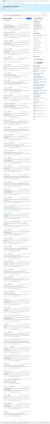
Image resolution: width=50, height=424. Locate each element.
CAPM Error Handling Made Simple (10, 74)
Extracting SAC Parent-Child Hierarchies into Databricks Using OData (15, 121)
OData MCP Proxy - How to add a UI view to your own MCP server (15, 271)
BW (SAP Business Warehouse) (37, 21)
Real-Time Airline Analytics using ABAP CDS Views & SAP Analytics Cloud (16, 341)
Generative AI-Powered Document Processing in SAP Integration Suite (16, 129)
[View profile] (4, 24)
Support (22, 422)
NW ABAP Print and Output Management (38, 25)
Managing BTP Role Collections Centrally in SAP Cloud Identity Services (16, 176)
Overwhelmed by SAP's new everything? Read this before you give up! (16, 334)
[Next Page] (22, 419)
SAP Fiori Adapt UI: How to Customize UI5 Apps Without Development (16, 248)
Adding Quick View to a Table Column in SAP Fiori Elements (14, 365)
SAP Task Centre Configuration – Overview (11, 207)
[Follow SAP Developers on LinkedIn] (46, 422)
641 (20, 419)
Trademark (18, 422)
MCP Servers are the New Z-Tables (10, 293)
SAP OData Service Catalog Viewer (10, 381)
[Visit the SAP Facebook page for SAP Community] (42, 422)
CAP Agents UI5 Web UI (36, 100)
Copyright (10, 422)
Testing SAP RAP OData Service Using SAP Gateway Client (14, 82)
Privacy (4, 422)
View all (34, 31)
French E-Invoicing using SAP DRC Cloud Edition (12, 255)
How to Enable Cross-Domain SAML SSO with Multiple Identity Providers (16, 183)
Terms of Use (6, 422)
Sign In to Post (29, 18)
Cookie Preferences (26, 422)
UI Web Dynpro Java (36, 29)
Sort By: (15, 18)
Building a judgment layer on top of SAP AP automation (13, 152)
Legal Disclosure (14, 422)
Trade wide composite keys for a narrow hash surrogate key (14, 413)
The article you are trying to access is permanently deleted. (12, 15)
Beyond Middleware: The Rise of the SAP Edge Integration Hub (15, 59)
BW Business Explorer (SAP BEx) (37, 22)
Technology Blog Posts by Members (15, 29)
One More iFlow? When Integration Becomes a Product (13, 286)
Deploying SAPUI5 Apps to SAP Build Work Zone (12, 89)
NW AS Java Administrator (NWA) (37, 26)
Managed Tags (8, 20)
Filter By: (4, 20)
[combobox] (19, 8)
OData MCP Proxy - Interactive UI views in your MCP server (14, 278)
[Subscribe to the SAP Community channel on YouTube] (45, 422)
